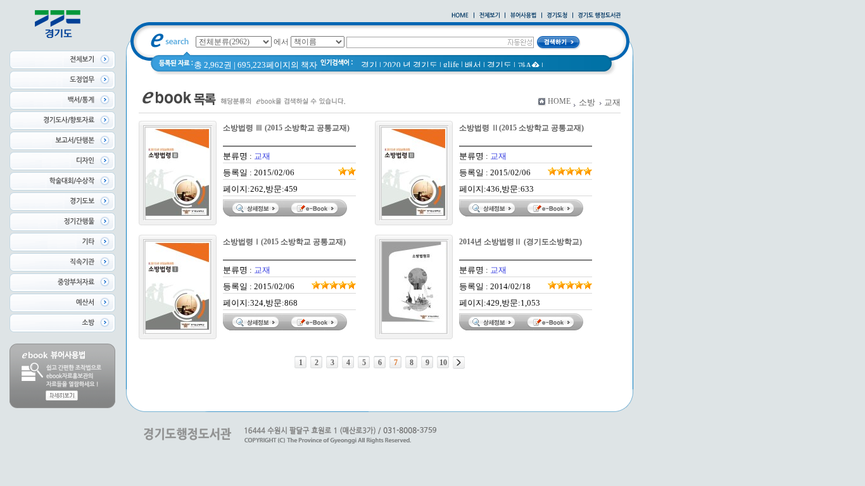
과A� (528, 65)
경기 (369, 65)
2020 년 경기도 (410, 65)
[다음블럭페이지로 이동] (459, 362)
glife (451, 64)
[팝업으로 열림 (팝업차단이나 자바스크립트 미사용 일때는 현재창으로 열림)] (523, 15)
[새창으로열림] (557, 15)
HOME (559, 101)
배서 (473, 65)
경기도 (499, 65)
